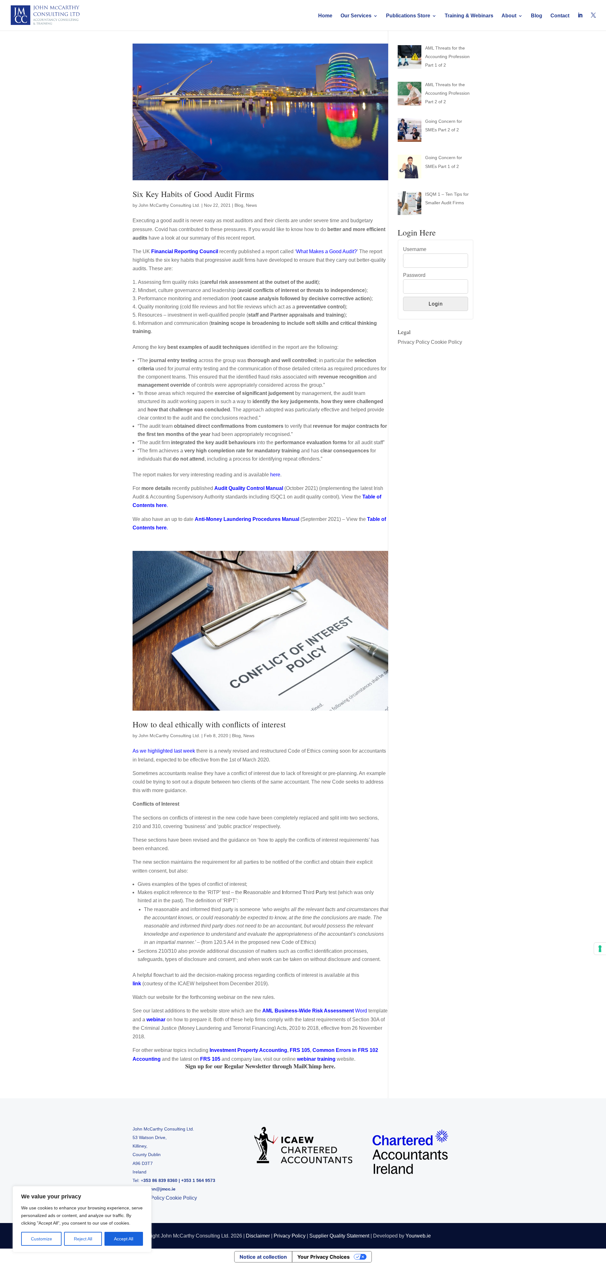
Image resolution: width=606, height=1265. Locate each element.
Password (414, 275)
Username (414, 249)
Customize (41, 1238)
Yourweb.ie (418, 1235)
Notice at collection (263, 1257)
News (251, 205)
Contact (559, 16)
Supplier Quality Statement (339, 1235)
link (137, 983)
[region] (82, 1219)
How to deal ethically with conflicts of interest (209, 724)
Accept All (123, 1238)
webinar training (316, 1059)
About (509, 16)
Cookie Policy (446, 342)
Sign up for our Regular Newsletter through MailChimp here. (260, 1066)
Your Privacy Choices (323, 1257)
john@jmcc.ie (160, 1188)
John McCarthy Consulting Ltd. (169, 205)
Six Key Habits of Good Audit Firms (193, 193)
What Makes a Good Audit (325, 251)
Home (325, 16)
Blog (536, 16)
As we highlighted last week (164, 751)
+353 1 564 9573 (198, 1180)
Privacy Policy (414, 342)
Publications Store (408, 16)
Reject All (83, 1238)
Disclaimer (258, 1235)
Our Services (356, 16)
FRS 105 (210, 1059)
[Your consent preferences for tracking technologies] (600, 949)
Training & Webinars (469, 16)
